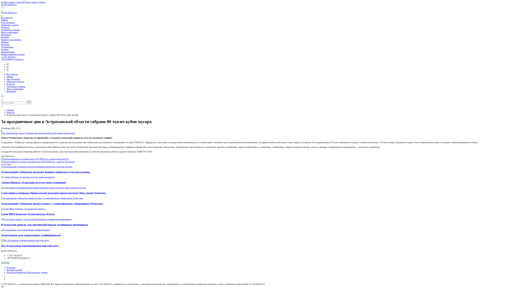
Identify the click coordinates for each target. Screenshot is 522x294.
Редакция (11, 267)
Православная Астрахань (12, 54)
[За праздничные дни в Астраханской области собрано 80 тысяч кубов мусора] (38, 133)
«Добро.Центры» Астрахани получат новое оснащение (33, 182)
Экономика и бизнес (10, 30)
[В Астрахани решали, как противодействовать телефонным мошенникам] (36, 219)
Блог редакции (8, 22)
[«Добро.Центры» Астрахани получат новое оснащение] (28, 177)
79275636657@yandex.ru (12, 59)
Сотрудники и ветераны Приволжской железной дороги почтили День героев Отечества (53, 193)
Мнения (5, 42)
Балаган (4, 49)
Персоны (5, 44)
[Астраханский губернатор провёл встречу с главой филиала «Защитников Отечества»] (42, 198)
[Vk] (8, 69)
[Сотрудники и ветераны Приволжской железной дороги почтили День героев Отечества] (43, 188)
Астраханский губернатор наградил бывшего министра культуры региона (45, 172)
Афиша (4, 20)
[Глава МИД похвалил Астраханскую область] (23, 209)
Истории (5, 37)
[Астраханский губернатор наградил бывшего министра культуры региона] (36, 167)
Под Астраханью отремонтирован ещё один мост (30, 245)
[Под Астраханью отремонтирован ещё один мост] (25, 240)
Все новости (7, 17)
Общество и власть (10, 25)
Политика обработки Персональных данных (27, 272)
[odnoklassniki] (8, 67)
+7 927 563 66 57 (8, 57)
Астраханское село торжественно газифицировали (31, 235)
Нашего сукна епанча (11, 40)
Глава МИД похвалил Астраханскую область (28, 214)
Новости (11, 112)
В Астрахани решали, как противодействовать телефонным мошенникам (44, 224)
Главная (10, 110)
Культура (5, 27)
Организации (7, 47)
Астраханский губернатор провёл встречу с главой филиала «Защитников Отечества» (52, 203)
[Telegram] (8, 64)
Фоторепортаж (8, 52)
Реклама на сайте (14, 270)
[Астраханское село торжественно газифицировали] (25, 230)
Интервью (6, 35)
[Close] (2, 106)
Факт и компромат (9, 32)
